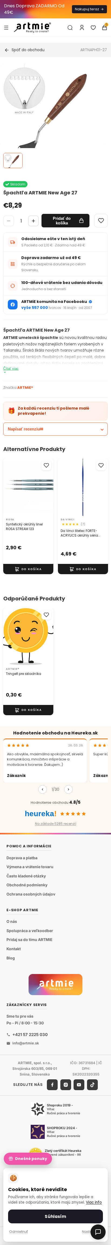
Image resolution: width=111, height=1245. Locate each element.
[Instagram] (65, 1084)
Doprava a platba (21, 857)
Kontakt (13, 948)
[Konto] (82, 28)
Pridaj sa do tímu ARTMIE (29, 939)
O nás (11, 921)
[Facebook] (52, 1084)
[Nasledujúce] (68, 789)
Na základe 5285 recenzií (55, 823)
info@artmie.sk (25, 1043)
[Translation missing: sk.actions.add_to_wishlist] (46, 465)
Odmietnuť (18, 1231)
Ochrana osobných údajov (30, 894)
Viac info (94, 1202)
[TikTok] (92, 1084)
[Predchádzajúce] (42, 789)
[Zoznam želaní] (93, 27)
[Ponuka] (6, 27)
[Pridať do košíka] (28, 569)
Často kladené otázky (26, 876)
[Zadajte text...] (70, 28)
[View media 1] (13, 160)
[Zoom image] (52, 116)
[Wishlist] (101, 220)
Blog (10, 958)
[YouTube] (79, 1084)
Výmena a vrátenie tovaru (29, 866)
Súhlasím (55, 1216)
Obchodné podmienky (26, 885)
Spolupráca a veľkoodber (29, 930)
